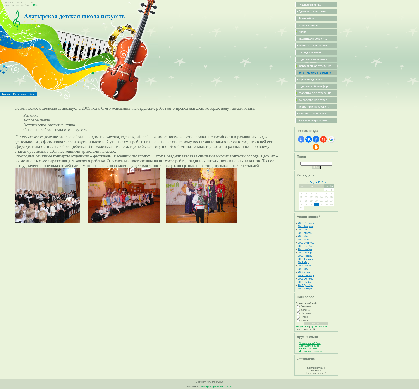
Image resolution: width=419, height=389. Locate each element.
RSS (35, 5)
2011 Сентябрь (306, 242)
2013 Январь (305, 288)
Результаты (302, 326)
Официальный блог (310, 343)
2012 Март (303, 262)
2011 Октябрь (305, 246)
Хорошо (305, 310)
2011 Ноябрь (305, 249)
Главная (6, 94)
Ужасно (305, 320)
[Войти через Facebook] (316, 139)
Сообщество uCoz (309, 346)
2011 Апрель (305, 233)
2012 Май (303, 269)
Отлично (306, 306)
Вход (31, 94)
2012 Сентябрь (306, 275)
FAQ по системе (308, 348)
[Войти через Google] (331, 139)
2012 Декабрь (305, 285)
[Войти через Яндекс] (323, 139)
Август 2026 (316, 182)
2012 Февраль (305, 259)
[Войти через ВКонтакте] (308, 139)
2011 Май (303, 236)
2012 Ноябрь (305, 282)
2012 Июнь (304, 272)
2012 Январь (305, 255)
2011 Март (303, 229)
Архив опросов (319, 326)
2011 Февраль (305, 226)
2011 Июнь (304, 239)
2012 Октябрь (305, 278)
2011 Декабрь (305, 252)
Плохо (304, 317)
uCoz (229, 386)
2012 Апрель (305, 265)
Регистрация (20, 94)
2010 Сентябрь (306, 223)
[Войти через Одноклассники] (316, 147)
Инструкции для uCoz (311, 351)
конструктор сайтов (212, 386)
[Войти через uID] (301, 139)
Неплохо (306, 313)
